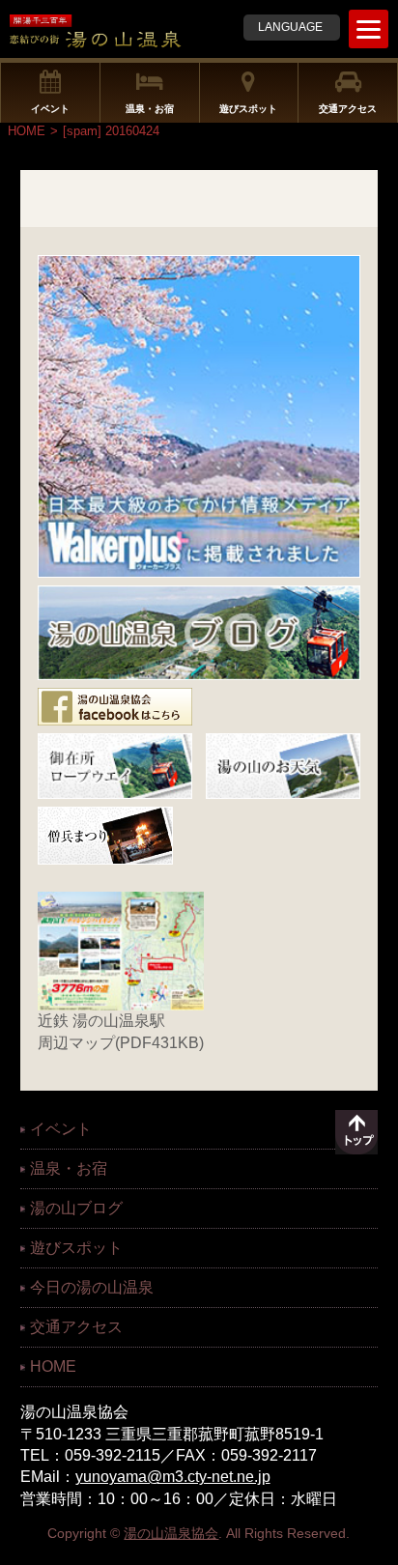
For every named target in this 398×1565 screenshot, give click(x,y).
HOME (26, 131)
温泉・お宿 (150, 108)
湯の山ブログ (76, 1208)
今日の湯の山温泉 (92, 1287)
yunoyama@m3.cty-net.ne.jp (172, 1476)
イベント (50, 108)
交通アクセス (348, 108)
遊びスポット (248, 108)
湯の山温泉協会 (171, 1533)
